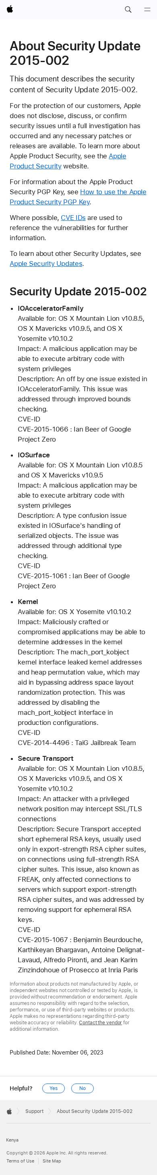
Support (34, 1111)
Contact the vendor (100, 1023)
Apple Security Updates (46, 263)
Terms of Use (20, 1161)
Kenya (12, 1140)
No (82, 1088)
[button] (128, 9)
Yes (54, 1088)
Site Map (52, 1161)
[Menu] (147, 9)
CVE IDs (73, 218)
